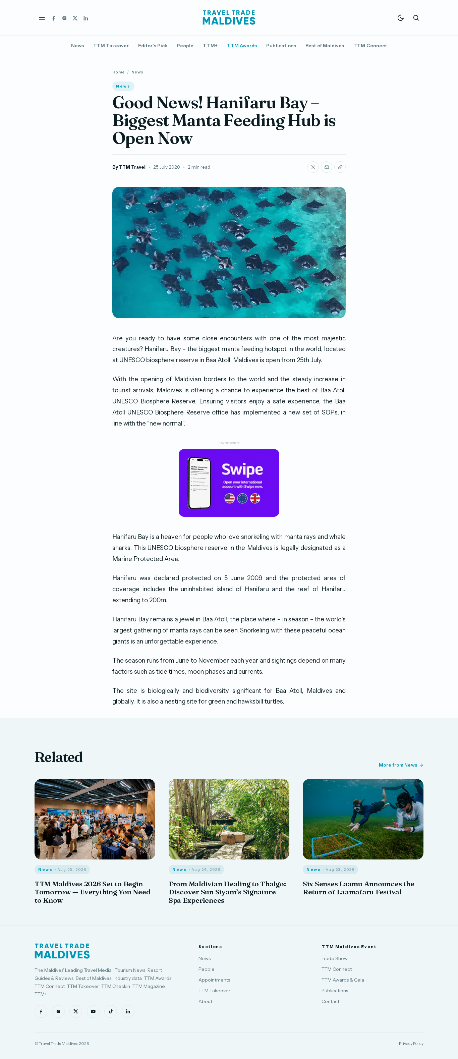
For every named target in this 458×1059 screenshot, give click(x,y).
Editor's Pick (152, 46)
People (185, 46)
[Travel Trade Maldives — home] (229, 17)
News (77, 46)
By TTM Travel (129, 167)
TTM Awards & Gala (343, 980)
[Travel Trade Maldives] (62, 951)
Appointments (214, 980)
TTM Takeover (111, 46)
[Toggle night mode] (400, 17)
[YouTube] (93, 1011)
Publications (281, 46)
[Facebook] (54, 18)
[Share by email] (326, 167)
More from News (398, 765)
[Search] (416, 17)
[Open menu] (42, 17)
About (205, 1001)
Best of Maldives (324, 46)
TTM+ (210, 46)
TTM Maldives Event (349, 946)
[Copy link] (340, 167)
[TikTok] (110, 1011)
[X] (75, 18)
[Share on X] (313, 167)
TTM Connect (370, 46)
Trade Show (335, 958)
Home (118, 71)
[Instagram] (64, 18)
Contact (330, 1001)
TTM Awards (242, 46)
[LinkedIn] (86, 18)
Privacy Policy (411, 1043)
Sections (210, 946)
